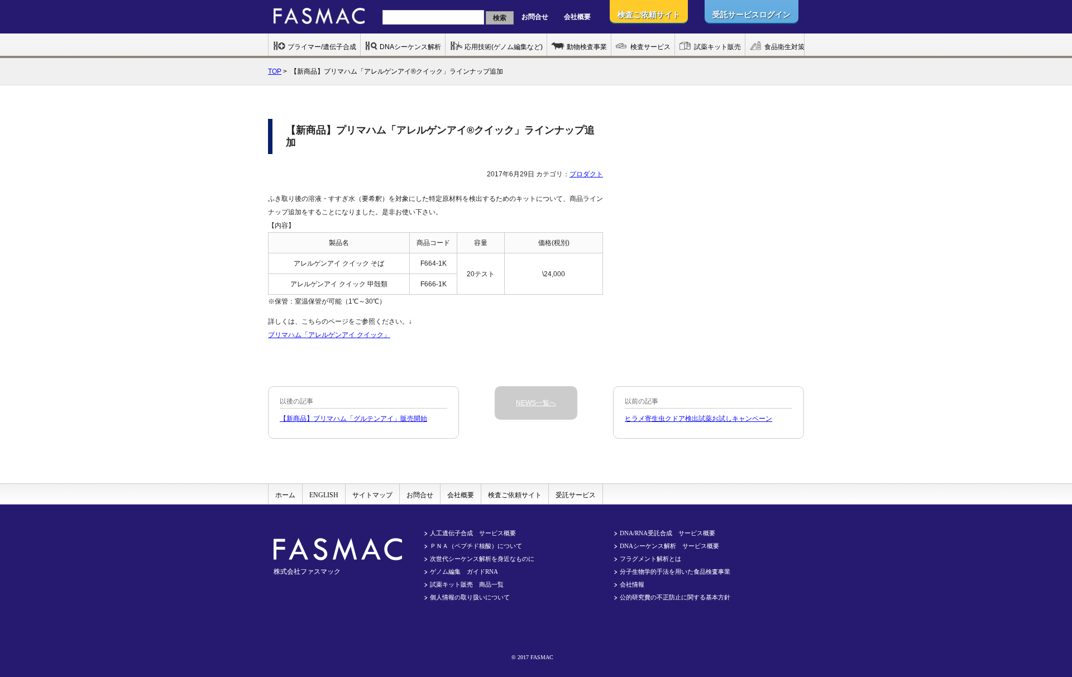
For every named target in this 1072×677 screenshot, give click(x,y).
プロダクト (586, 174)
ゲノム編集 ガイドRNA (464, 571)
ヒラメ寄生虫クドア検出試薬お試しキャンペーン (698, 418)
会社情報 (632, 584)
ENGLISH (323, 495)
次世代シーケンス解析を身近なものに (482, 558)
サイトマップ (372, 495)
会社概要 (577, 17)
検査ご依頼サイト (515, 495)
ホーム (285, 495)
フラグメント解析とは (650, 558)
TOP (274, 71)
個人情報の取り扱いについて (470, 597)
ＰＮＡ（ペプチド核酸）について (476, 545)
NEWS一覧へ (536, 403)
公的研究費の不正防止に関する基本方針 (675, 597)
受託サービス (576, 495)
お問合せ (534, 17)
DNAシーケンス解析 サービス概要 (669, 545)
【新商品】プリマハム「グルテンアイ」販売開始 (353, 418)
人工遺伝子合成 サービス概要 (473, 533)
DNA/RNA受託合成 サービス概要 (667, 533)
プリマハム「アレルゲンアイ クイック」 (329, 335)
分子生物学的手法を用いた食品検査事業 (675, 571)
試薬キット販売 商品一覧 (467, 584)
